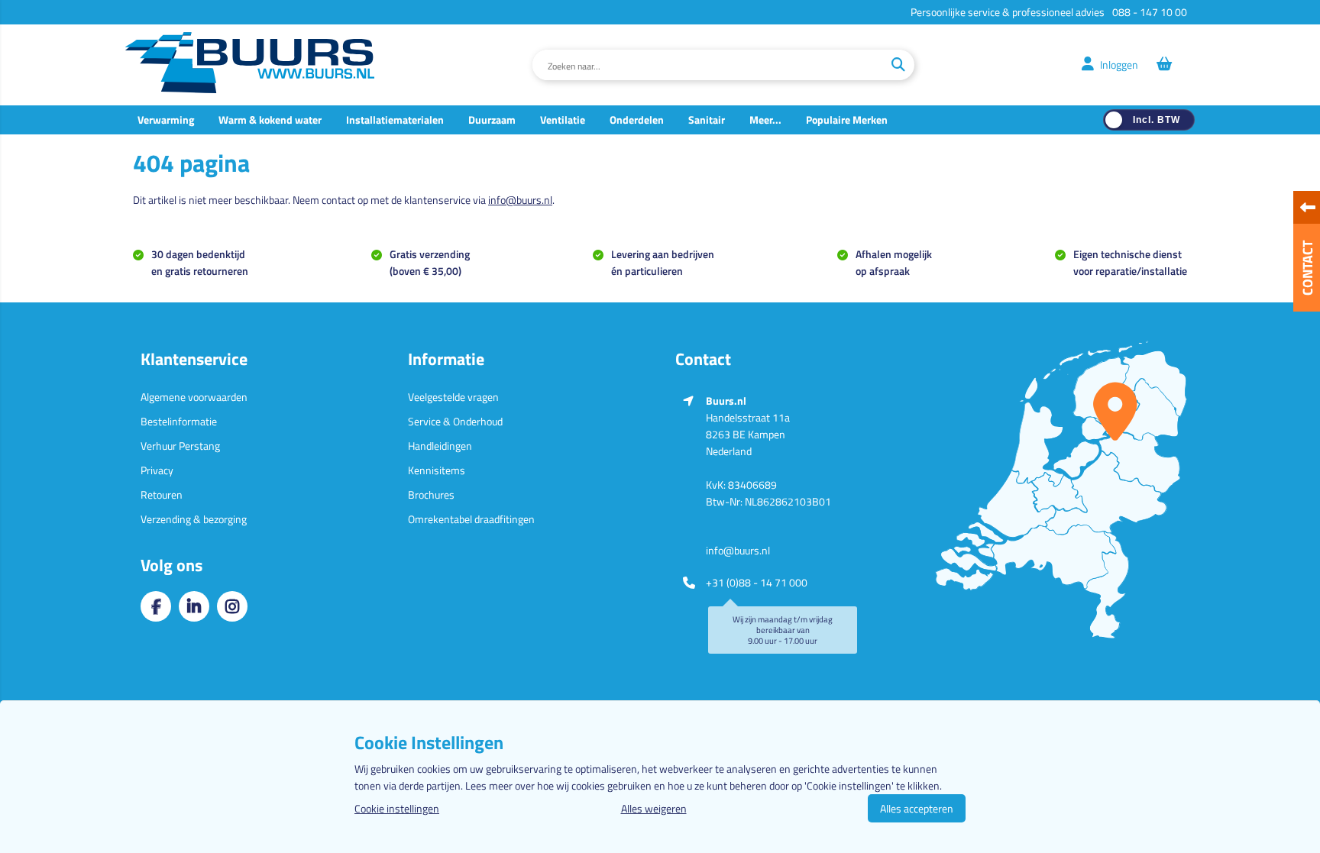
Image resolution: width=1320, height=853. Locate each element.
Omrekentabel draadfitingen (471, 519)
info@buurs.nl (520, 200)
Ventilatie (562, 119)
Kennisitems (436, 470)
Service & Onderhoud (455, 421)
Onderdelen (637, 119)
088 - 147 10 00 (1149, 12)
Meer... (765, 119)
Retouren (162, 494)
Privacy (157, 470)
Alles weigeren (654, 808)
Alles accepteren (916, 808)
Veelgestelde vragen (453, 397)
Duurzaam (492, 119)
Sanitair (706, 119)
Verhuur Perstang (180, 446)
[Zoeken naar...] (898, 65)
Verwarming (166, 119)
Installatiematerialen (395, 119)
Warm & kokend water (270, 119)
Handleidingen (440, 446)
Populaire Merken (847, 119)
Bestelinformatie (179, 421)
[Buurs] (249, 65)
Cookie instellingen (396, 808)
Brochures (431, 494)
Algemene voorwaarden (194, 397)
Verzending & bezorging (194, 519)
